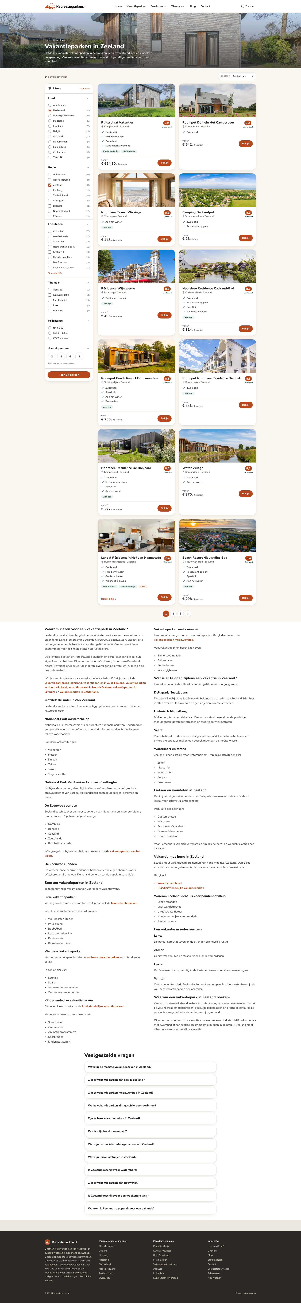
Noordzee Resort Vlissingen (122, 212)
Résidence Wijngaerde (118, 288)
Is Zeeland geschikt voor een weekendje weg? (118, 1196)
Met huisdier (129, 151)
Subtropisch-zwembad (165, 1278)
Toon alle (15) (55, 273)
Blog (193, 6)
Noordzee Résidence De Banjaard (126, 468)
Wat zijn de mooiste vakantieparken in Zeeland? (119, 1067)
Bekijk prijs (107, 598)
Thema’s (176, 6)
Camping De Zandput (198, 212)
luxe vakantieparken (124, 903)
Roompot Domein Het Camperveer (208, 122)
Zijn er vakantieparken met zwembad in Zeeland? (120, 1093)
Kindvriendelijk (110, 151)
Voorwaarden (250, 1293)
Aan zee (107, 227)
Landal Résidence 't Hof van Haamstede (131, 558)
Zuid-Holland (106, 1273)
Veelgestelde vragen (219, 1268)
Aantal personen (59, 348)
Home (118, 6)
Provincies (156, 6)
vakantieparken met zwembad (173, 640)
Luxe (142, 586)
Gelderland (105, 1264)
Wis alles (85, 88)
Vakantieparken (136, 6)
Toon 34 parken (69, 375)
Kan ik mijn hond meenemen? (107, 1131)
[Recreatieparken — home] (66, 6)
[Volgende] (188, 614)
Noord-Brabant (107, 1246)
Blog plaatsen (215, 1259)
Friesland (104, 1259)
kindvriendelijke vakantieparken (103, 1006)
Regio (52, 167)
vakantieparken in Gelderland (79, 692)
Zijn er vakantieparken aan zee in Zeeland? (116, 1080)
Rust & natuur (161, 1255)
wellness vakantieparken (102, 957)
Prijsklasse (55, 321)
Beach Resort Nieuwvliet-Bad (204, 558)
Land (51, 98)
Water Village (192, 468)
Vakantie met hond (169, 883)
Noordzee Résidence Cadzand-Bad (208, 288)
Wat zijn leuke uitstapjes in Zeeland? (112, 1157)
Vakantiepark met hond (165, 1264)
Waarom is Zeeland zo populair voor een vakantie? (121, 1208)
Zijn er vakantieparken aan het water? (113, 1183)
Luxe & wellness (162, 1250)
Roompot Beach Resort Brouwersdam (129, 378)
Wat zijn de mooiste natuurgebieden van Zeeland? (121, 1144)
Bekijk (164, 162)
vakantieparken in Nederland (63, 683)
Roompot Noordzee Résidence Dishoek (211, 378)
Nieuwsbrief (214, 1278)
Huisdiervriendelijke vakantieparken (180, 888)
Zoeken (249, 6)
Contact (205, 6)
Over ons (213, 1250)
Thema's (54, 283)
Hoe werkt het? (216, 1246)
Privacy (239, 1293)
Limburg (103, 1255)
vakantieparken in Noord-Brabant (90, 687)
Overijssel (104, 1278)
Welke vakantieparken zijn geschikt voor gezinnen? (122, 1105)
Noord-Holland (107, 1268)
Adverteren (214, 1273)
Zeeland (103, 1250)
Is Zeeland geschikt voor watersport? (112, 1170)
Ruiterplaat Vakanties (117, 122)
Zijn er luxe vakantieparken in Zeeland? (114, 1118)
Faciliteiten (55, 224)
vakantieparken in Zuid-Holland (103, 683)
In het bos (158, 1273)
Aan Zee (157, 1268)
